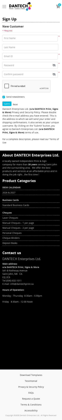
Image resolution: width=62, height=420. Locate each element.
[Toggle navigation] (4, 7)
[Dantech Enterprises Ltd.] (20, 6)
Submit (7, 103)
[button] (54, 65)
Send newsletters (15, 96)
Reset (15, 104)
